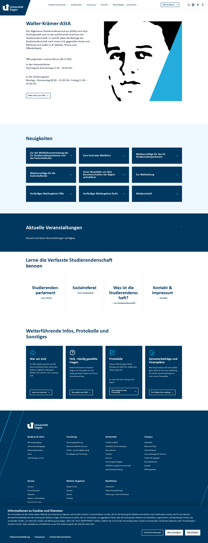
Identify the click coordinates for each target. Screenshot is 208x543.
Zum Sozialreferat (86, 293)
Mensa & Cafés (150, 446)
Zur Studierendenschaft (124, 303)
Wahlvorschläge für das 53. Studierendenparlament (151, 155)
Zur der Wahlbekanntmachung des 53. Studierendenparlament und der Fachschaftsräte (49, 156)
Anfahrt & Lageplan (152, 458)
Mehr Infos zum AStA (37, 96)
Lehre (29, 454)
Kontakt (163, 298)
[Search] (188, 5)
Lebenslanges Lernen (35, 458)
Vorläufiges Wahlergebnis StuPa (100, 193)
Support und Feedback (36, 498)
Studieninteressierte (57, 5)
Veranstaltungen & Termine (155, 454)
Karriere (108, 458)
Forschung (91, 5)
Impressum (40, 537)
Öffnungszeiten (150, 470)
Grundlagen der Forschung (76, 454)
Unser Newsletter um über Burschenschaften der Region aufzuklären (99, 175)
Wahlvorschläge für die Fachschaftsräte (42, 174)
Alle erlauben (192, 533)
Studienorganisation (35, 450)
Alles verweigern (174, 533)
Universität (131, 5)
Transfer (104, 5)
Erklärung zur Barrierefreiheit (117, 494)
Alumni (69, 494)
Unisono (30, 487)
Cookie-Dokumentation (60, 537)
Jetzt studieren (168, 5)
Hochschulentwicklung (114, 470)
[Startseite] (37, 425)
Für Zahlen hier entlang (160, 392)
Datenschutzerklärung (20, 537)
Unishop (69, 498)
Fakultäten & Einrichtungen (116, 446)
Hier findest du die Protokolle (119, 391)
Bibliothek (148, 443)
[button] (197, 4)
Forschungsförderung (74, 443)
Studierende (76, 5)
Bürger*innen (71, 487)
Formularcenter (33, 491)
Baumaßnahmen (150, 462)
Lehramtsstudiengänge (36, 446)
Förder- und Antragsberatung (77, 450)
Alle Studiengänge (34, 443)
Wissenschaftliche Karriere (76, 446)
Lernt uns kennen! (39, 392)
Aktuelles (31, 494)
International (110, 450)
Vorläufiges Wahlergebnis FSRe (47, 193)
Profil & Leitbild (111, 443)
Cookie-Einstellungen (152, 533)
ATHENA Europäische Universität (118, 466)
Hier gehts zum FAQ (80, 392)
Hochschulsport (150, 450)
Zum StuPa (47, 298)
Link (117, 370)
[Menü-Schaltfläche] (203, 5)
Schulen (69, 491)
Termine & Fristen (34, 502)
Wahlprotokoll (144, 193)
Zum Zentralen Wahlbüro (97, 155)
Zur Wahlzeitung (145, 174)
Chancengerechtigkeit (113, 462)
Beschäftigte (118, 5)
